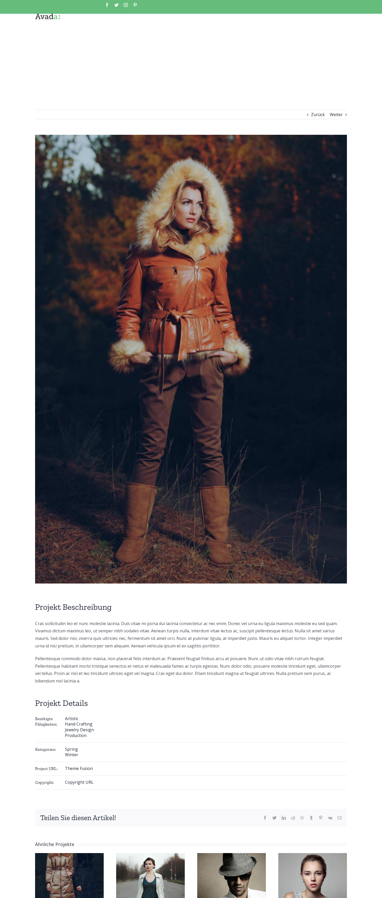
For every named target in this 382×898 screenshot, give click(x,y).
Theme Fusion (79, 768)
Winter (71, 755)
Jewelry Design (79, 730)
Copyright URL (79, 782)
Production (76, 735)
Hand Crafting (79, 724)
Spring (71, 749)
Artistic (71, 718)
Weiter (336, 114)
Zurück (318, 114)
